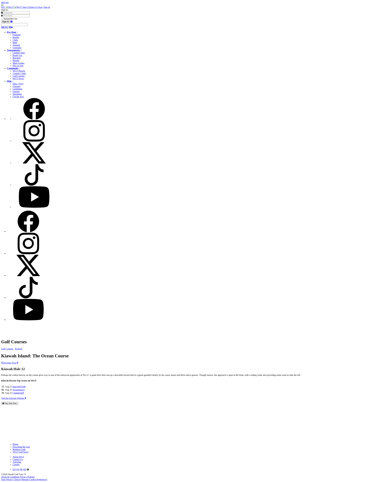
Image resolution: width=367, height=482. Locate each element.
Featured (17, 35)
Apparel (16, 45)
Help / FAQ (18, 84)
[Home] (12, 7)
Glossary (17, 86)
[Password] (2, 15)
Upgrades (17, 47)
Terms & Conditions (10, 477)
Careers (16, 464)
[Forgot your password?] (12, 21)
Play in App (18, 65)
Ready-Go (17, 55)
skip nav (5, 2)
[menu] (186, 153)
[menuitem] (186, 40)
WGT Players (19, 71)
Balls (15, 42)
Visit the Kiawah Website (13, 398)
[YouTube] (34, 207)
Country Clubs (19, 73)
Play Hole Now (10, 403)
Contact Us (18, 459)
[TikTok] (34, 185)
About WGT (18, 457)
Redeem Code (19, 449)
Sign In (46, 7)
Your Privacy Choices (11, 479)
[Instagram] (34, 141)
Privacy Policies (27, 477)
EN (14, 469)
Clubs (15, 40)
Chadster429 (18, 393)
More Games (18, 63)
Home (15, 444)
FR (21, 469)
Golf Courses (19, 76)
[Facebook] (34, 118)
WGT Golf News (21, 452)
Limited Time (19, 53)
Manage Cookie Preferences (34, 479)
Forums (16, 91)
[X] (34, 163)
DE (24, 469)
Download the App (21, 447)
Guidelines (17, 89)
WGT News (18, 78)
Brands (16, 37)
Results (16, 60)
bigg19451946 (19, 386)
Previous (7, 363)
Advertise (17, 462)
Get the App (18, 96)
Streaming (17, 94)
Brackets (17, 58)
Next (14, 363)
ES (17, 469)
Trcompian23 (18, 390)
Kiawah (18, 349)
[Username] (2, 12)
